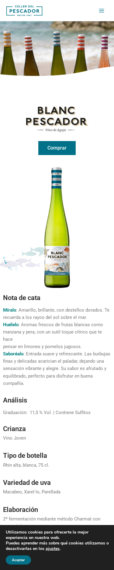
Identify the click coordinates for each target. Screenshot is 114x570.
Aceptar (18, 560)
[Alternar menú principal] (101, 10)
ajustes (53, 548)
